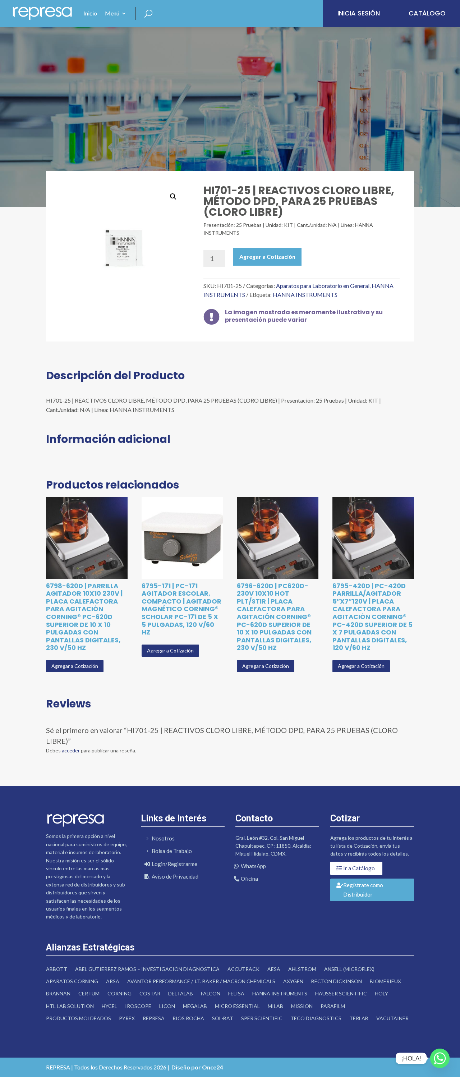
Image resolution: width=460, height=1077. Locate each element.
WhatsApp (253, 866)
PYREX (127, 1018)
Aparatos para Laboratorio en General (322, 285)
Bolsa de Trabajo (172, 851)
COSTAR (149, 993)
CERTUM (89, 993)
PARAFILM (333, 1006)
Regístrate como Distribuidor (363, 890)
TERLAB (358, 1018)
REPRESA (154, 1018)
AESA (273, 969)
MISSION (302, 1006)
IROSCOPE (138, 1006)
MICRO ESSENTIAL (237, 1006)
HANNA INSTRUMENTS (305, 294)
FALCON (210, 993)
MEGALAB (195, 1006)
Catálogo (427, 13)
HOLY (381, 993)
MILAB (275, 1006)
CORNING (119, 993)
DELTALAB (180, 993)
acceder (71, 750)
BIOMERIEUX (385, 981)
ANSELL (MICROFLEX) (349, 969)
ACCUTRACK (243, 969)
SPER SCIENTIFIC (261, 1018)
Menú (112, 13)
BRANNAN (58, 993)
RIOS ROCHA (188, 1018)
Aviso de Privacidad (175, 876)
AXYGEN (293, 981)
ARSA (112, 981)
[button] (173, 196)
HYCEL (109, 1006)
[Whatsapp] (440, 1058)
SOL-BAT (222, 1018)
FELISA (236, 993)
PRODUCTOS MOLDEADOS (78, 1018)
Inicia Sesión (358, 13)
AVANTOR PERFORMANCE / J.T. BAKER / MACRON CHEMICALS (201, 981)
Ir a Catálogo (359, 868)
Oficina (249, 878)
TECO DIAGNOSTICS (315, 1018)
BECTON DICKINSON (336, 981)
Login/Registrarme (174, 864)
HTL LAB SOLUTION (70, 1006)
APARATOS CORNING (72, 981)
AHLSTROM (302, 969)
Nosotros (163, 838)
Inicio (90, 13)
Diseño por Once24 (197, 1067)
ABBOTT (56, 969)
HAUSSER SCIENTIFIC (341, 993)
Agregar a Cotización (267, 256)
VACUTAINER (392, 1018)
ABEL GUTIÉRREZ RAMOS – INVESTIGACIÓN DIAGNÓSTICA (147, 969)
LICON (167, 1006)
